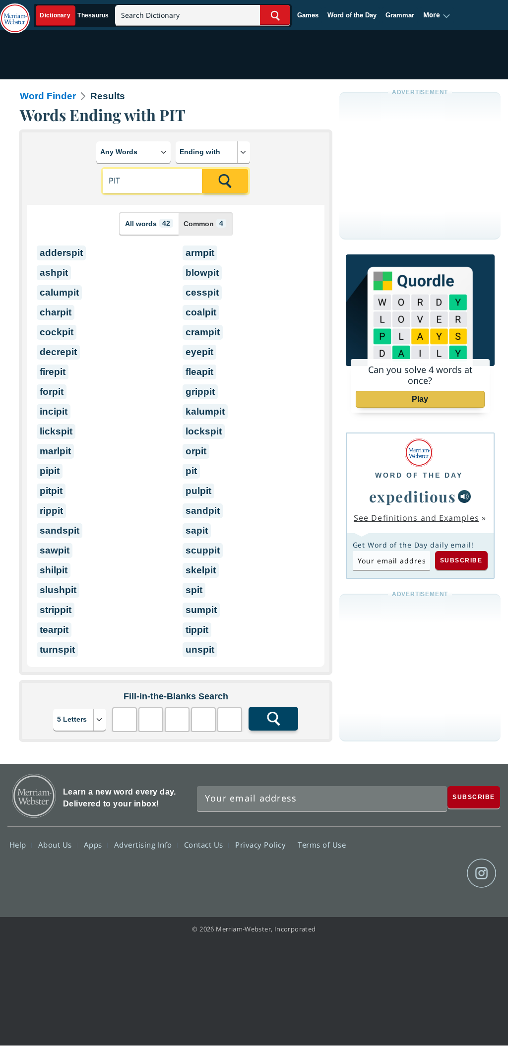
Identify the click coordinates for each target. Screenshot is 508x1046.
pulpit (198, 491)
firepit (52, 372)
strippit (55, 610)
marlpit (55, 451)
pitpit (51, 491)
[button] (437, 15)
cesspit (202, 292)
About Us (56, 845)
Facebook (374, 873)
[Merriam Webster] (419, 452)
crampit (203, 332)
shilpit (53, 570)
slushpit (58, 590)
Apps (94, 845)
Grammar (399, 15)
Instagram (481, 873)
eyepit (199, 352)
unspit (200, 649)
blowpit (202, 272)
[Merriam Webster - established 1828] (15, 13)
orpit (196, 451)
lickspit (56, 431)
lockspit (204, 431)
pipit (50, 471)
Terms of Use (322, 845)
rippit (51, 510)
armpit (200, 252)
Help (19, 845)
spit (194, 590)
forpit (52, 391)
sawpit (54, 550)
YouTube (445, 873)
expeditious (412, 496)
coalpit (201, 312)
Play (420, 399)
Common (203, 223)
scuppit (203, 550)
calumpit (59, 292)
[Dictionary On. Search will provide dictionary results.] (75, 15)
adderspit (61, 252)
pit (191, 471)
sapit (197, 530)
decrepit (58, 352)
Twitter (410, 873)
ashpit (54, 272)
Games (307, 15)
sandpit (203, 510)
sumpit (201, 610)
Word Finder (48, 96)
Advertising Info (144, 845)
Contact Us (205, 845)
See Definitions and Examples (416, 517)
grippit (200, 391)
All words (147, 223)
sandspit (59, 530)
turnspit (57, 649)
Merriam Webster (34, 796)
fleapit (199, 372)
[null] (464, 496)
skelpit (201, 570)
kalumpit (205, 411)
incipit (53, 411)
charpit (55, 312)
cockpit (56, 332)
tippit (197, 629)
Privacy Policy (261, 845)
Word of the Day (352, 15)
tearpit (54, 629)
